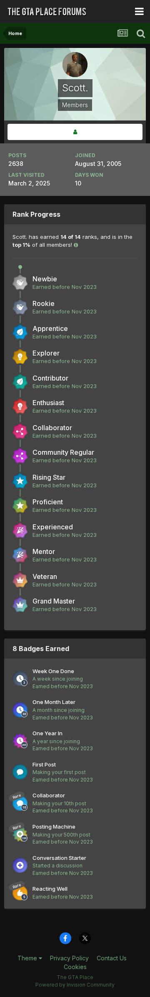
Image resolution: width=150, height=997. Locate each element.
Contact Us (112, 958)
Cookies (75, 966)
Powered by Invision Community (75, 985)
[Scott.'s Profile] (75, 132)
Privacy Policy (69, 958)
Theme (28, 958)
